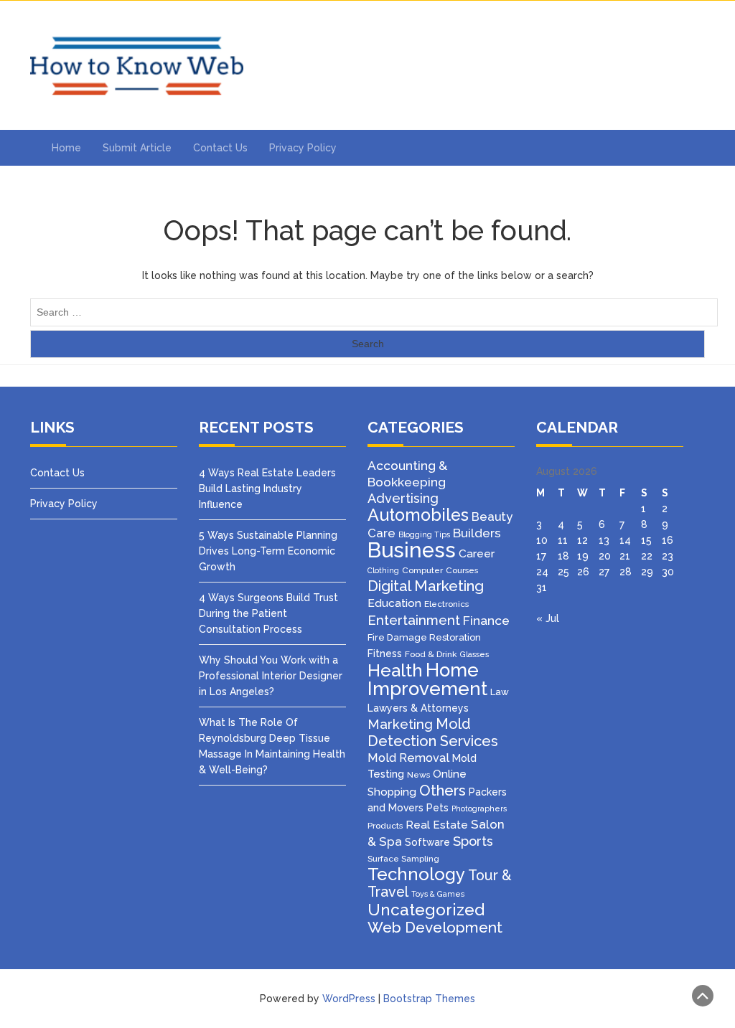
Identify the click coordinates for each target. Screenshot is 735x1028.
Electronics (446, 604)
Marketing (400, 724)
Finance (486, 620)
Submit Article (137, 148)
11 (563, 540)
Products (385, 826)
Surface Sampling (403, 859)
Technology (416, 874)
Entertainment (414, 620)
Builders (477, 533)
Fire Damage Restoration (424, 637)
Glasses (474, 654)
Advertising (403, 498)
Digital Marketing (426, 586)
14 (625, 540)
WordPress (348, 998)
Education (394, 603)
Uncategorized (426, 909)
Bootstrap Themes (429, 998)
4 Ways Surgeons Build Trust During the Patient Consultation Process (268, 613)
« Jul (547, 618)
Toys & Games (437, 894)
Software (427, 842)
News (418, 775)
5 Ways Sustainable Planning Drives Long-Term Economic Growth (268, 550)
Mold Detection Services (433, 732)
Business (412, 549)
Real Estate (437, 825)
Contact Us (220, 148)
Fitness (385, 653)
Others (442, 790)
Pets (437, 808)
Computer (422, 570)
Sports (473, 841)
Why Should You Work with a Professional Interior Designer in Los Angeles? (270, 675)
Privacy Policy (303, 148)
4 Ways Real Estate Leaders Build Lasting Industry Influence (267, 488)
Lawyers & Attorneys (418, 708)
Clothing (383, 570)
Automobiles (418, 514)
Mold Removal (408, 758)
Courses (462, 570)
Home (66, 148)
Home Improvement (427, 679)
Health (395, 670)
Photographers (479, 808)
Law (499, 692)
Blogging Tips (424, 534)
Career (477, 553)
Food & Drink (431, 654)
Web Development (435, 927)
